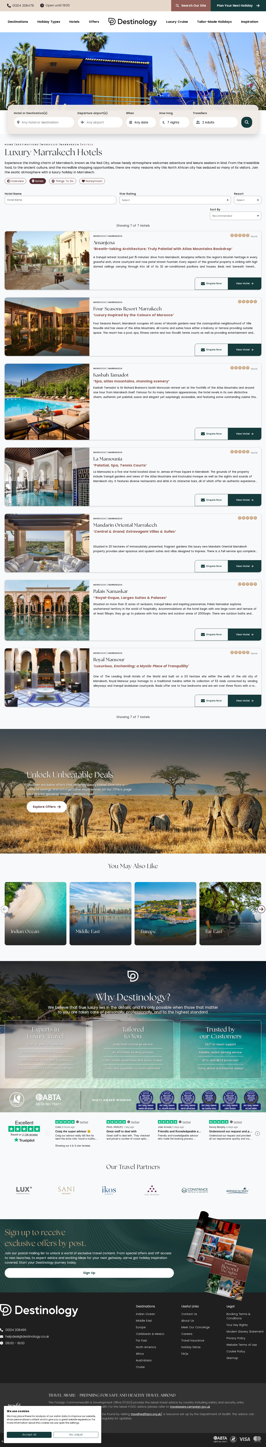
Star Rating (127, 194)
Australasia (143, 1360)
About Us (187, 1321)
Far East (141, 1340)
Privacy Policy (235, 1338)
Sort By (215, 209)
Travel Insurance (192, 1340)
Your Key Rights (237, 1325)
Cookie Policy (235, 1351)
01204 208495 (15, 1330)
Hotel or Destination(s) (31, 113)
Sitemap (232, 1358)
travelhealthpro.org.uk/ (146, 1414)
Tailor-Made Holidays (214, 21)
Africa (140, 1354)
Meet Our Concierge (195, 1327)
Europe (141, 1327)
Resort (239, 194)
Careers (186, 1334)
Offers (94, 21)
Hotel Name (13, 194)
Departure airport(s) (93, 113)
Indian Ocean (145, 1314)
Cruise (140, 1367)
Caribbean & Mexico (150, 1334)
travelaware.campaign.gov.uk (190, 1407)
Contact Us (189, 1314)
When (130, 113)
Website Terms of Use (241, 1345)
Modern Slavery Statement (245, 1331)
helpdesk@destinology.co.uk (27, 1336)
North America (146, 1347)
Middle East (144, 1321)
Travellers (200, 113)
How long (166, 113)
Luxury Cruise (177, 21)
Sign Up (89, 1273)
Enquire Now (214, 283)
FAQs (184, 1354)
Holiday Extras (191, 1347)
